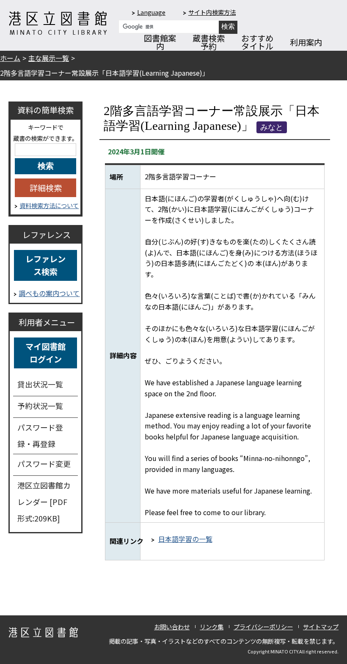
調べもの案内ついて (49, 293)
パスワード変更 (44, 463)
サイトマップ (321, 626)
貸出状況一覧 (40, 384)
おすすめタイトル (257, 42)
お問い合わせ (172, 626)
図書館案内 (160, 42)
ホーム (10, 58)
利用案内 (306, 42)
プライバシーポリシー (263, 626)
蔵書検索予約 (209, 42)
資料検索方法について (49, 205)
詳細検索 (46, 188)
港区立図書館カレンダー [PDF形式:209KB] (44, 502)
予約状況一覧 (40, 405)
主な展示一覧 (48, 58)
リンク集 (211, 626)
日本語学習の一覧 (185, 539)
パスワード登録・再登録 (40, 435)
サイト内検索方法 (212, 12)
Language (151, 12)
